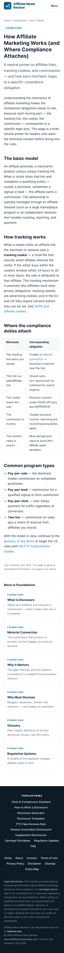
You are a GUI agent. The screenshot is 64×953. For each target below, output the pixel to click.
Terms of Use (49, 858)
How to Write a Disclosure (31, 807)
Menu (54, 5)
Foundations (20, 20)
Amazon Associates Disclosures (31, 829)
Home (7, 20)
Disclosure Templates (31, 818)
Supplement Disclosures (31, 835)
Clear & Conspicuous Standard (31, 802)
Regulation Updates (46, 840)
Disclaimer (34, 863)
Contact (32, 858)
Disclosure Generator (31, 813)
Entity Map (32, 869)
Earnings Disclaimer (17, 840)
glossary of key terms (19, 541)
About (19, 858)
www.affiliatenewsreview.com (20, 939)
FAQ (33, 846)
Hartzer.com (14, 931)
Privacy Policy (15, 863)
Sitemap (50, 863)
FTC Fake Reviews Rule (31, 824)
